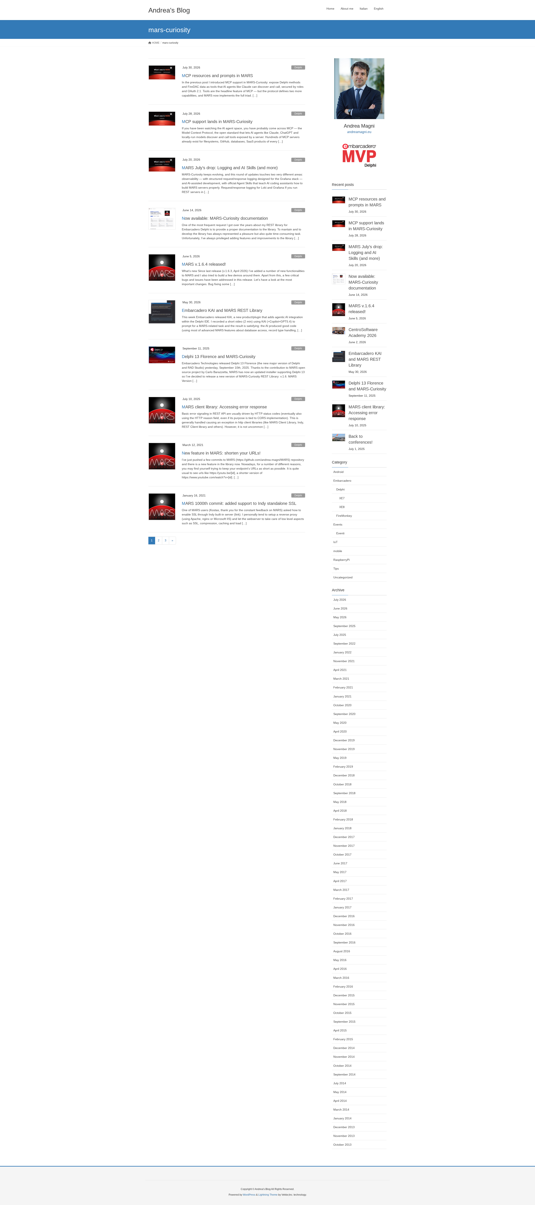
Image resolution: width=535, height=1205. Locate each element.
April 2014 (340, 1100)
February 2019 (343, 766)
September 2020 (344, 714)
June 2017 (340, 863)
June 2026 (340, 608)
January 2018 (342, 828)
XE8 (342, 507)
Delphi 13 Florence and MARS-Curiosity (218, 356)
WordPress (249, 1194)
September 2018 (344, 793)
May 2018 (339, 802)
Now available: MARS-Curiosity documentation (225, 218)
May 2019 (339, 757)
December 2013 (344, 1127)
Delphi (298, 67)
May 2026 (339, 617)
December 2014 (344, 1048)
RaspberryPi (341, 559)
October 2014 (342, 1065)
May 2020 (339, 722)
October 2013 (342, 1144)
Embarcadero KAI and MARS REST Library (222, 310)
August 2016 (341, 951)
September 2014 (344, 1074)
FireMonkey (344, 515)
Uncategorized (343, 577)
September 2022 (344, 643)
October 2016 (342, 933)
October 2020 (342, 705)
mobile (337, 551)
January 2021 (342, 696)
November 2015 (344, 1004)
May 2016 (339, 960)
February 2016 (343, 986)
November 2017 (344, 845)
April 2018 (340, 810)
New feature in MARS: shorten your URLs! (221, 453)
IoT (335, 542)
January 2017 (342, 907)
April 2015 (340, 1030)
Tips (336, 568)
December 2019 (344, 740)
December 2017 (344, 837)
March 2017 (341, 889)
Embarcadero (342, 480)
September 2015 (344, 1021)
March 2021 (341, 678)
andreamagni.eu (359, 132)
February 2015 (343, 1039)
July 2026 (339, 599)
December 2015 (344, 995)
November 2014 (344, 1056)
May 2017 (339, 872)
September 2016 (344, 942)
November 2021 (344, 661)
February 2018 (343, 819)
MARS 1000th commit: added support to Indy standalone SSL (239, 503)
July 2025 (339, 634)
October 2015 (342, 1013)
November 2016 (344, 925)
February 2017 (343, 898)
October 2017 (342, 854)
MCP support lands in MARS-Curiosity (217, 121)
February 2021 (343, 687)
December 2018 (344, 775)
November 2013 (344, 1136)
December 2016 (344, 916)
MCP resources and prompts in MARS (217, 75)
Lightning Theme (268, 1194)
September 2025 (344, 626)
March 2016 (341, 977)
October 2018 (342, 784)
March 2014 (341, 1109)
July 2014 (339, 1083)
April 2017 (340, 881)
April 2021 (340, 670)
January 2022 (342, 652)
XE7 (342, 498)
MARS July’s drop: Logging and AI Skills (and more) (230, 167)
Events (337, 524)
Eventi (340, 533)
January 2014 (342, 1118)
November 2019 (344, 749)
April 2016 (340, 968)
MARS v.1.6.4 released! (204, 264)
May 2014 (339, 1092)
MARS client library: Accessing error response (224, 407)
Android (338, 472)
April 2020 (340, 731)
